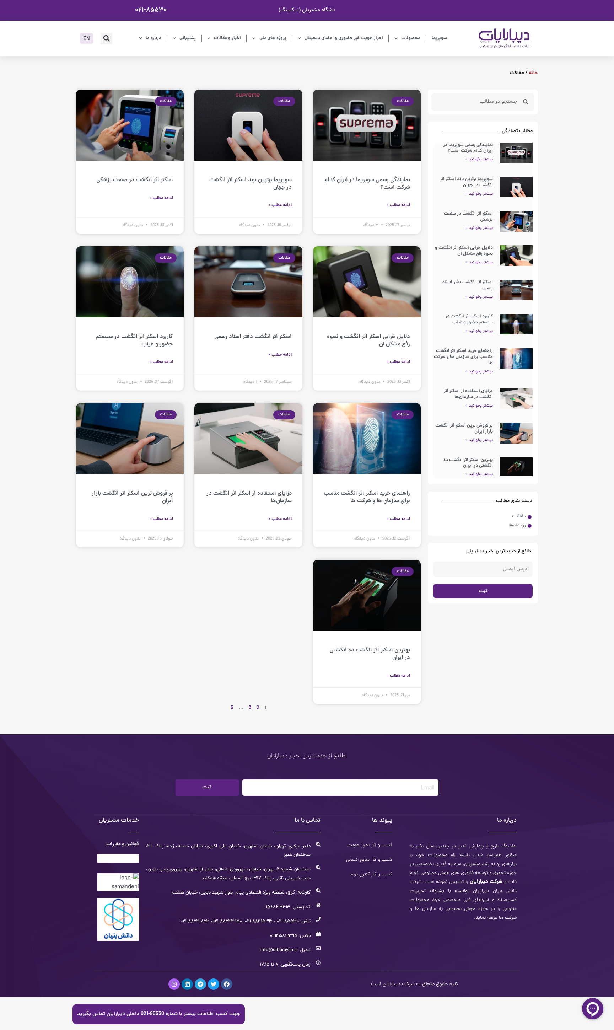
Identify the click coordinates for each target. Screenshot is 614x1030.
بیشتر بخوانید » (479, 159)
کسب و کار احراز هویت (370, 845)
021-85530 (151, 10)
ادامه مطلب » (398, 205)
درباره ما (153, 38)
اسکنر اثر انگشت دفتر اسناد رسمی (467, 285)
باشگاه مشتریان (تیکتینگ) (307, 10)
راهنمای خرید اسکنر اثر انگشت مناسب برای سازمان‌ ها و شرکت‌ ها (463, 357)
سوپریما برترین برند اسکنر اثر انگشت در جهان (466, 182)
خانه (533, 72)
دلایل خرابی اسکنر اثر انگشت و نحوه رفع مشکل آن (464, 251)
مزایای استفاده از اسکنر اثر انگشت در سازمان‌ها (468, 394)
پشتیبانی (187, 38)
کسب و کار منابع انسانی (369, 860)
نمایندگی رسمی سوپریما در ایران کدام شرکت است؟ (468, 148)
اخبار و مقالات (227, 38)
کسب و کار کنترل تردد (371, 874)
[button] (106, 38)
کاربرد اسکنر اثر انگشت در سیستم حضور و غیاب (469, 319)
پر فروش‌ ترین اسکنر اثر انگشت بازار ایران (464, 428)
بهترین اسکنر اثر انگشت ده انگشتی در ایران (468, 463)
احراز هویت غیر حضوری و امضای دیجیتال (344, 38)
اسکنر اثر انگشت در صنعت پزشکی (468, 217)
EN (86, 39)
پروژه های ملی (272, 38)
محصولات (410, 38)
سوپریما (439, 38)
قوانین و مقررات (122, 844)
